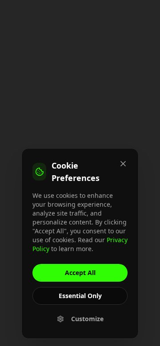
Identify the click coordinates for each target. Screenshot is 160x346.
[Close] (123, 163)
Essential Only (80, 295)
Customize (87, 319)
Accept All (80, 272)
